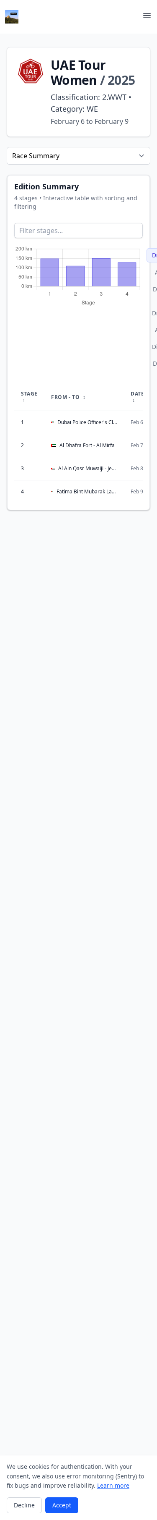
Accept (61, 1505)
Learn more (113, 1485)
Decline (24, 1505)
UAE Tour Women (78, 72)
